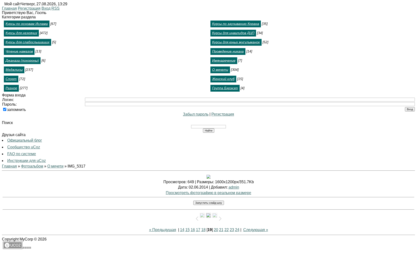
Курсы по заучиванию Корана (235, 24)
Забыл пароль (195, 114)
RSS (55, 8)
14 (182, 230)
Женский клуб (223, 79)
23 (232, 230)
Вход (46, 8)
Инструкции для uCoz (26, 161)
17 (198, 230)
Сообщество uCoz (23, 147)
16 (193, 230)
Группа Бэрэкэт (225, 88)
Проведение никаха (228, 51)
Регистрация (29, 8)
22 (226, 230)
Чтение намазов (19, 51)
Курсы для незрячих (21, 33)
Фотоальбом (32, 166)
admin (234, 187)
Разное (11, 88)
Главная (9, 8)
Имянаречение (224, 60)
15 (187, 230)
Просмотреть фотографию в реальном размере (208, 193)
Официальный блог (24, 140)
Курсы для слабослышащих (27, 42)
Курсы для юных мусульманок (236, 42)
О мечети (220, 70)
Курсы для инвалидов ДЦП (233, 33)
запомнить (16, 110)
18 (203, 230)
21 (221, 230)
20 (216, 230)
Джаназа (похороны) (22, 60)
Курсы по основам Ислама (27, 24)
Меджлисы (14, 70)
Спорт (11, 79)
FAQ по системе (21, 154)
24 (237, 230)
